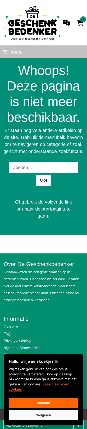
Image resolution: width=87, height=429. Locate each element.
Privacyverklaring (17, 341)
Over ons (11, 327)
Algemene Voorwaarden (22, 348)
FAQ (7, 334)
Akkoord (43, 403)
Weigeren (43, 415)
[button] (43, 180)
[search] (53, 23)
